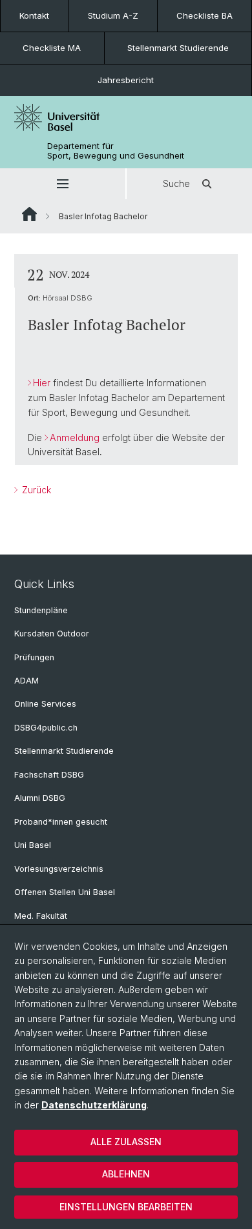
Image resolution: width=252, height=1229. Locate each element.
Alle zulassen (126, 1141)
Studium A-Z (113, 15)
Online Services (45, 704)
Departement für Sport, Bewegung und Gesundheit (115, 151)
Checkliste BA (204, 15)
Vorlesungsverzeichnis (58, 869)
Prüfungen (34, 657)
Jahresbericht (126, 80)
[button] (62, 183)
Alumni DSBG (39, 798)
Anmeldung (75, 437)
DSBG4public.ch (46, 727)
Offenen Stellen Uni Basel (64, 892)
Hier (41, 382)
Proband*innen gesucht (60, 822)
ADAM (26, 680)
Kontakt (34, 15)
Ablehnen (126, 1173)
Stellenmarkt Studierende (178, 48)
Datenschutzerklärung (94, 1104)
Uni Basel (32, 845)
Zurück (35, 489)
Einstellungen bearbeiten (126, 1206)
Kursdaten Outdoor (51, 633)
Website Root (29, 214)
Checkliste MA (52, 48)
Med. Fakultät (40, 916)
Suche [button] (176, 183)
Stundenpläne (41, 610)
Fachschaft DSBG (49, 775)
